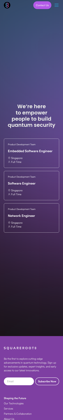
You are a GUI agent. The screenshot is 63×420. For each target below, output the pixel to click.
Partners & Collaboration (18, 413)
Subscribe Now (47, 381)
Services (8, 408)
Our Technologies (14, 403)
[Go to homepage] (7, 5)
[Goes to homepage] (20, 348)
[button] (56, 5)
